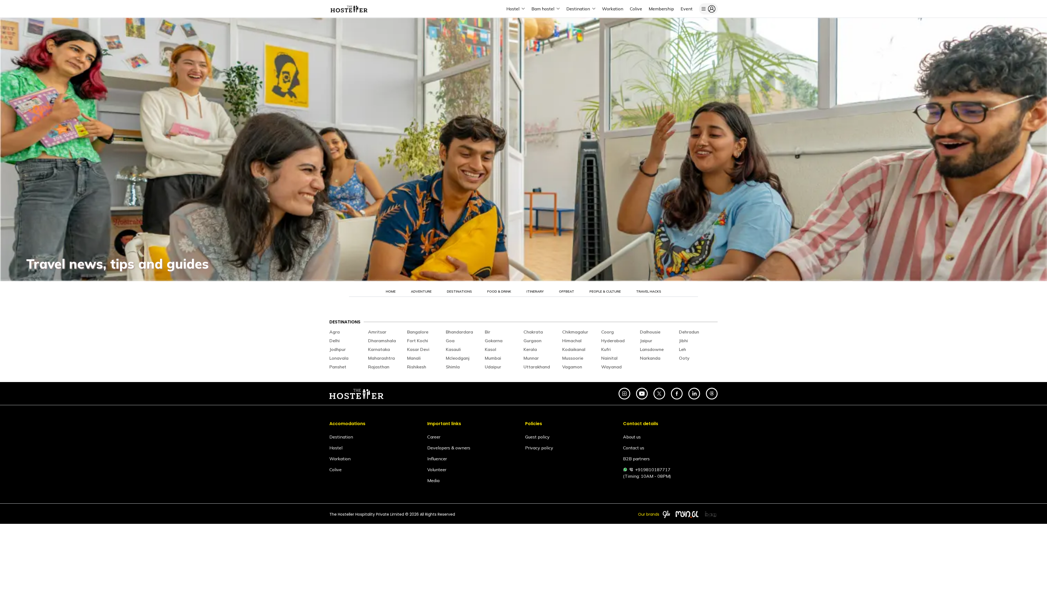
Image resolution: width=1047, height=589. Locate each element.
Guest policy (537, 437)
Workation (340, 458)
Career (433, 437)
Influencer (437, 458)
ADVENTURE (421, 291)
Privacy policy (539, 447)
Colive (335, 469)
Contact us (633, 447)
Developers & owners (448, 447)
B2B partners (636, 458)
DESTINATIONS (459, 291)
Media (433, 480)
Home (391, 291)
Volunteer (436, 469)
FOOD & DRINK (499, 291)
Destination (341, 437)
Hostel (335, 447)
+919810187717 (652, 469)
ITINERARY (535, 291)
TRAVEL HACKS (648, 291)
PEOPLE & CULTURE (605, 291)
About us (632, 437)
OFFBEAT (566, 291)
